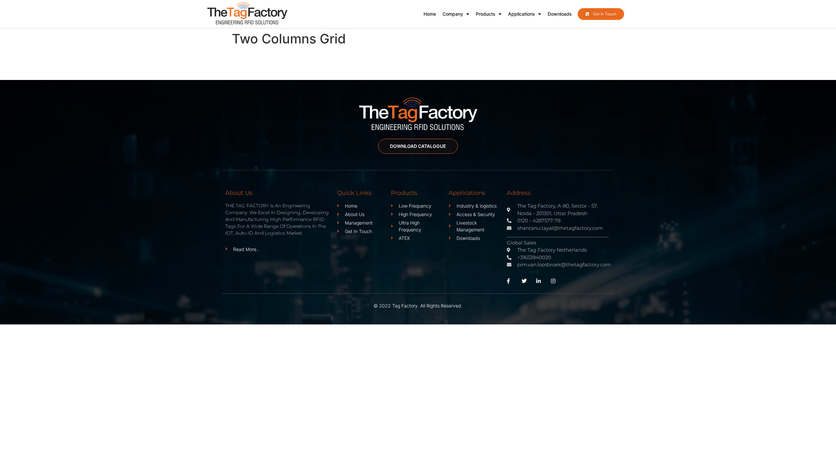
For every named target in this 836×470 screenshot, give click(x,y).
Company (452, 14)
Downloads (560, 14)
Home (430, 14)
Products (485, 14)
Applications (521, 14)
